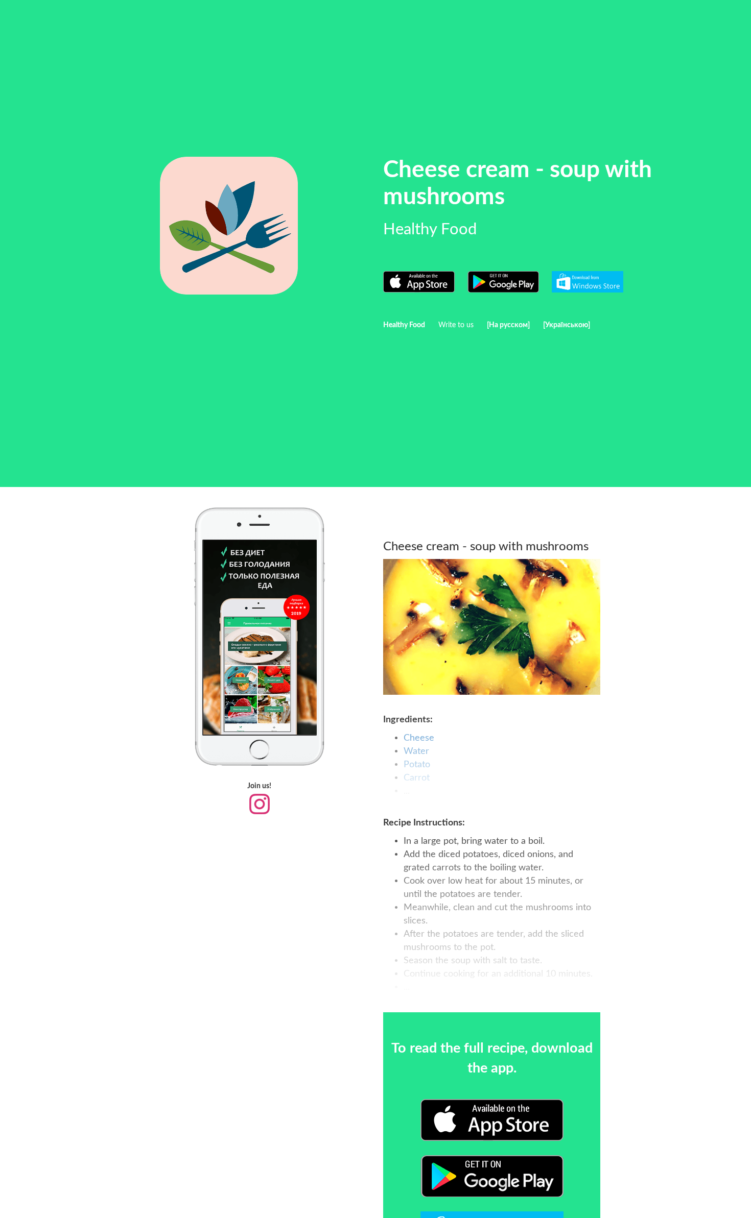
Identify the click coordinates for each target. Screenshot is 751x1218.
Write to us (456, 325)
